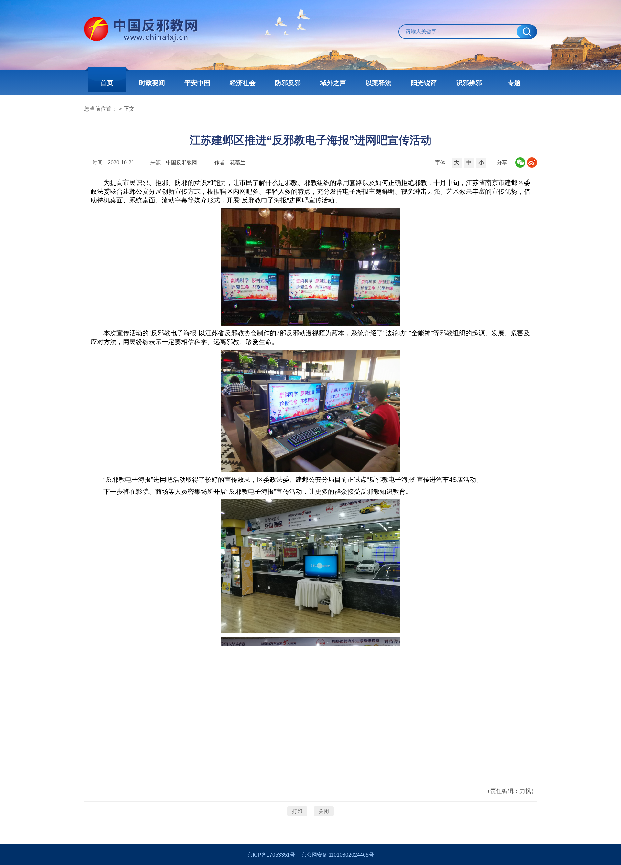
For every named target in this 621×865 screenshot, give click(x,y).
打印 (297, 811)
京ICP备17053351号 (271, 855)
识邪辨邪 (469, 82)
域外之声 (333, 82)
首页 (106, 82)
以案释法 (378, 82)
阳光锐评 (424, 82)
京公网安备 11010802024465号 (337, 855)
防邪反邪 (288, 82)
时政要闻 (152, 82)
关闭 (324, 811)
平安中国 (197, 82)
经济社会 (243, 82)
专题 (514, 82)
